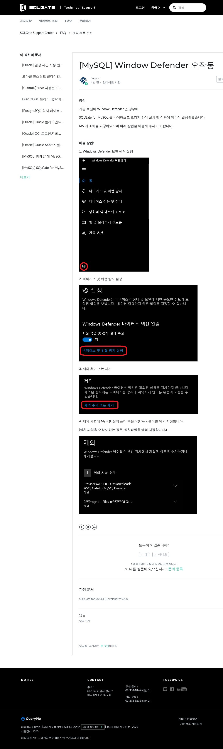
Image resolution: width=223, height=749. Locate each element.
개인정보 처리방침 (191, 723)
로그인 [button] (140, 8)
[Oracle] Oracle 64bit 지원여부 (44, 145)
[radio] (144, 554)
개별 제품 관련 (83, 33)
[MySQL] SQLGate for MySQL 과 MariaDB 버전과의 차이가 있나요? (44, 168)
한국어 (156, 8)
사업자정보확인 (91, 727)
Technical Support (80, 8)
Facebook (81, 527)
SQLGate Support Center (37, 33)
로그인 (105, 646)
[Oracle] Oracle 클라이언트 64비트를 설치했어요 (44, 122)
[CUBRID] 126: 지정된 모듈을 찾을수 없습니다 (44, 88)
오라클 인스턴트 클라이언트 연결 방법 (44, 76)
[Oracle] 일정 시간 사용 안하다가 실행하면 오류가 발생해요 (44, 65)
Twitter (88, 527)
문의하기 (85, 20)
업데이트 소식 (48, 20)
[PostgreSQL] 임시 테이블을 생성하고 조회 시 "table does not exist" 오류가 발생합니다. (44, 111)
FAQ (68, 20)
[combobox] (187, 7)
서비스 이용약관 (188, 719)
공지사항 (26, 20)
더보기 (25, 177)
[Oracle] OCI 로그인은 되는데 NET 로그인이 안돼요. (44, 133)
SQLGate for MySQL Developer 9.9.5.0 (103, 599)
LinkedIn (94, 527)
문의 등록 (175, 569)
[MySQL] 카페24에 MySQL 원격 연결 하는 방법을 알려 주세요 (44, 156)
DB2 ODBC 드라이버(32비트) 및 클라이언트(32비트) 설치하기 (44, 99)
